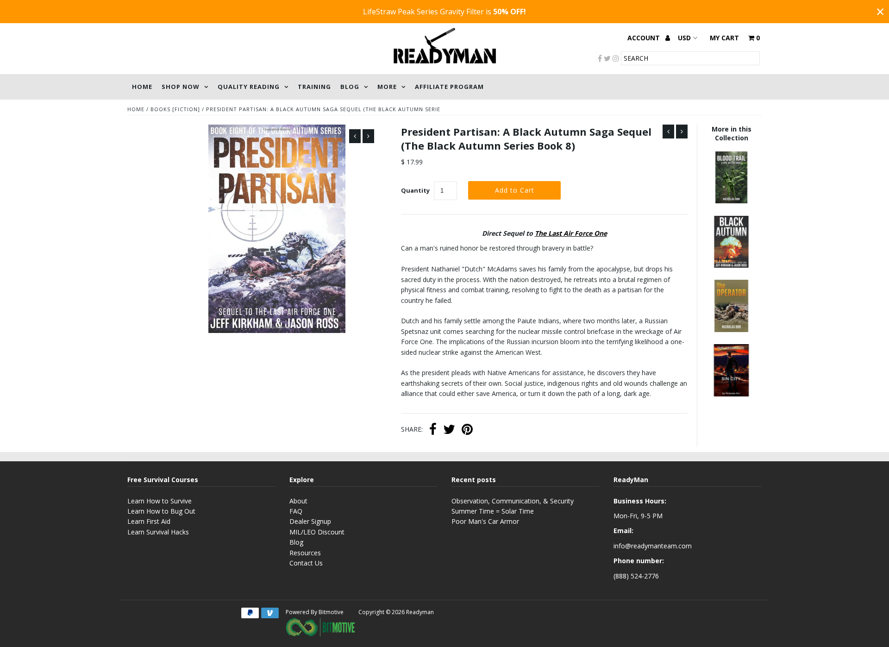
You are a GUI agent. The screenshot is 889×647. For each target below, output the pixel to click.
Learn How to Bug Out (161, 511)
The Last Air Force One (571, 233)
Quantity (415, 190)
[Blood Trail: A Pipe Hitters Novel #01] (731, 200)
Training (314, 86)
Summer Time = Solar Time (492, 511)
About (298, 500)
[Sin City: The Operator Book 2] (731, 393)
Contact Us (306, 563)
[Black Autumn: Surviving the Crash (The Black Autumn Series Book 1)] (731, 265)
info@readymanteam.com (653, 545)
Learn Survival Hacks (158, 532)
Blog (349, 86)
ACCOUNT (644, 37)
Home (142, 86)
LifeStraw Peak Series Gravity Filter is (444, 11)
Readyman (420, 612)
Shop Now (181, 86)
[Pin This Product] (467, 430)
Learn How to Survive (159, 500)
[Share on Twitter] (449, 430)
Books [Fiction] (175, 109)
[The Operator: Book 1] (731, 329)
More (387, 86)
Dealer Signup (310, 521)
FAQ (295, 511)
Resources (305, 552)
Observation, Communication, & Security (512, 500)
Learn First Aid (148, 521)
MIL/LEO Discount (316, 532)
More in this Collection (731, 133)
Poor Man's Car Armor (485, 521)
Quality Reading (249, 86)
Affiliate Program (449, 86)
